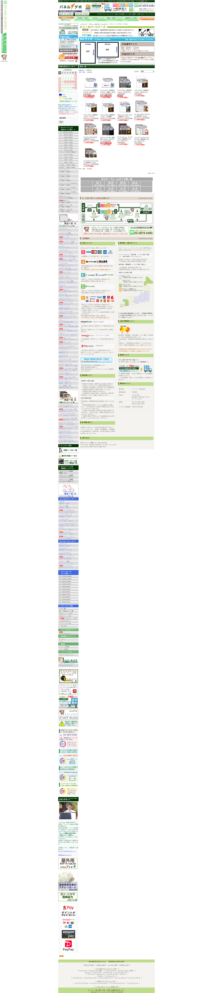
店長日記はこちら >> (64, 855)
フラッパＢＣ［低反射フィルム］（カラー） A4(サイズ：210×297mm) (91, 116)
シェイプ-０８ (66, 264)
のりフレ (66, 528)
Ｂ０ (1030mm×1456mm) (66, 132)
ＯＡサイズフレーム (65, 633)
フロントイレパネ (65, 308)
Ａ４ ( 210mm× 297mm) (66, 157)
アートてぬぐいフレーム (67, 440)
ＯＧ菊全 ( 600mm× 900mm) (68, 165)
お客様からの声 (124, 965)
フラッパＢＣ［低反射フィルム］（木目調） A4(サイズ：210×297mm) (108, 116)
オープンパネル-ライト (68, 365)
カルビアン (66, 290)
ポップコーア (65, 544)
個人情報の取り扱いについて (97, 961)
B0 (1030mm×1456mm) (65, 579)
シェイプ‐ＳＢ (96, 972)
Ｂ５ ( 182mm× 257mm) (66, 160)
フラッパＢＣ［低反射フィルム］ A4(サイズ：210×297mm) (141, 92)
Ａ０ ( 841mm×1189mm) (66, 135)
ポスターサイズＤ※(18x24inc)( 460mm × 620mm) (68, 184)
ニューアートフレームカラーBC (68, 419)
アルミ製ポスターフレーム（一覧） (106, 968)
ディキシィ (62, 639)
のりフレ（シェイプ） (67, 537)
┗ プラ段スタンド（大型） (68, 618)
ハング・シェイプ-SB (67, 260)
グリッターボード (66, 566)
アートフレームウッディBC (68, 427)
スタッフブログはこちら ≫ (67, 851)
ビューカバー (67, 238)
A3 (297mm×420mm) (64, 597)
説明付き (81, 70)
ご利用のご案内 (100, 965)
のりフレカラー (66, 533)
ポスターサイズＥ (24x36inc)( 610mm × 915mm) (68, 188)
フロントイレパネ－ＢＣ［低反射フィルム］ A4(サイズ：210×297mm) (125, 116)
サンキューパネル (65, 277)
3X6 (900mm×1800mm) (65, 576)
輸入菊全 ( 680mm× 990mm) (68, 167)
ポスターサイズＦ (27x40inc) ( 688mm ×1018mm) (68, 192)
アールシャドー (63, 351)
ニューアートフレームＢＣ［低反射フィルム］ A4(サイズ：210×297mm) (91, 162)
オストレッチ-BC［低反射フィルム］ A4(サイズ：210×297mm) (107, 139)
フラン (61, 641)
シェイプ (65, 247)
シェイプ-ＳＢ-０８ (67, 268)
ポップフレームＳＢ (90, 977)
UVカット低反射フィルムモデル (98, 24)
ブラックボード (65, 549)
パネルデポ (83, 24)
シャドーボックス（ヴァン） (67, 664)
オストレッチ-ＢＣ (66, 303)
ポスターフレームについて (105, 14)
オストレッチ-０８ (66, 299)
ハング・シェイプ (67, 255)
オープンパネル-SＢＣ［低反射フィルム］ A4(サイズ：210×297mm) (91, 138)
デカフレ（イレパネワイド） (67, 347)
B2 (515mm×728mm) (64, 589)
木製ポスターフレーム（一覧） (106, 981)
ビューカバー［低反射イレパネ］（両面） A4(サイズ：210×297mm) (107, 92)
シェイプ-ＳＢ (65, 251)
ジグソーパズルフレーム (66, 654)
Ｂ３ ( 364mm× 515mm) (66, 147)
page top (151, 173)
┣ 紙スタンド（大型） (65, 616)
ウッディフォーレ (132, 983)
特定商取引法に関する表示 (116, 961)
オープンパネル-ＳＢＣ (67, 378)
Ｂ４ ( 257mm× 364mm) (66, 154)
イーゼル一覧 (99, 986)
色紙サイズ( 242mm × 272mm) (65, 201)
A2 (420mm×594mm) (64, 592)
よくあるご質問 (130, 14)
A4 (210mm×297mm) (64, 602)
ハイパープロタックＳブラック (68, 524)
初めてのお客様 (119, 14)
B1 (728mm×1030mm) (65, 584)
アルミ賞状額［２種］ (66, 386)
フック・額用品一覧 (112, 986)
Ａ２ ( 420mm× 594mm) (66, 145)
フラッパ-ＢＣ (68, 325)
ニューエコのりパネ (66, 511)
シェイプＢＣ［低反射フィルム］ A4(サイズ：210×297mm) (124, 92)
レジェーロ (67, 330)
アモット (68, 334)
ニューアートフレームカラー (67, 414)
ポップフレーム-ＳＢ (68, 360)
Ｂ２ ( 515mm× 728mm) (66, 142)
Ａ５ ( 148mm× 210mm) (66, 162)
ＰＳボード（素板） (66, 562)
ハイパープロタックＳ (65, 515)
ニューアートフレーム (66, 406)
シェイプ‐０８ (108, 972)
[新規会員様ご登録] (68, 62)
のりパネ (65, 502)
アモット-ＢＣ (65, 343)
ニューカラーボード (65, 553)
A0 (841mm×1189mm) (65, 581)
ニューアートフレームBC (67, 410)
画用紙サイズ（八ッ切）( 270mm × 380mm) (66, 206)
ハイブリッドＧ (66, 520)
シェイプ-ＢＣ (65, 273)
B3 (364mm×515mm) (64, 594)
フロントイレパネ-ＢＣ (67, 317)
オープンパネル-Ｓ (66, 373)
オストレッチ (65, 295)
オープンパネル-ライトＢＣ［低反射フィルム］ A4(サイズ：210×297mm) (142, 116)
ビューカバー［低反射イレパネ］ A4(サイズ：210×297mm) (90, 92)
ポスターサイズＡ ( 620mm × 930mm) (64, 171)
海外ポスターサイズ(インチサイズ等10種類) (66, 197)
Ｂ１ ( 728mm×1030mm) (66, 137)
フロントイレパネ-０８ (66, 312)
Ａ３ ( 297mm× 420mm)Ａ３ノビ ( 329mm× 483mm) (67, 151)
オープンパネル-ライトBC (68, 369)
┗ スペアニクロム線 (65, 623)
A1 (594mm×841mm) (64, 586)
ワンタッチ (67, 286)
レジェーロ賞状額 (64, 646)
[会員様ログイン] (66, 21)
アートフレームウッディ (67, 423)
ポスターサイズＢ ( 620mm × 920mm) (64, 175)
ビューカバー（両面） (67, 242)
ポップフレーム (63, 356)
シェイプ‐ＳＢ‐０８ (121, 972)
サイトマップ (150, 14)
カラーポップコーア (66, 558)
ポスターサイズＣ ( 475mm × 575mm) (65, 179)
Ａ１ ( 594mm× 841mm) (66, 140)
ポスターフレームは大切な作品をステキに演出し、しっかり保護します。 (128, 1)
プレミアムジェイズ (65, 432)
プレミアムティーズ (65, 436)
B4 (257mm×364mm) (64, 599)
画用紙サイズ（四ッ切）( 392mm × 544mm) (66, 210)
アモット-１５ (66, 338)
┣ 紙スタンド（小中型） (66, 613)
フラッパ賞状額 (63, 649)
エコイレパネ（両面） (66, 233)
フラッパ (66, 321)
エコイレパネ (65, 229)
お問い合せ (140, 14)
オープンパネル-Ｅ (65, 382)
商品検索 (63, 118)
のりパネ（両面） (65, 507)
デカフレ (100, 976)
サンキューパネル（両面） (66, 281)
